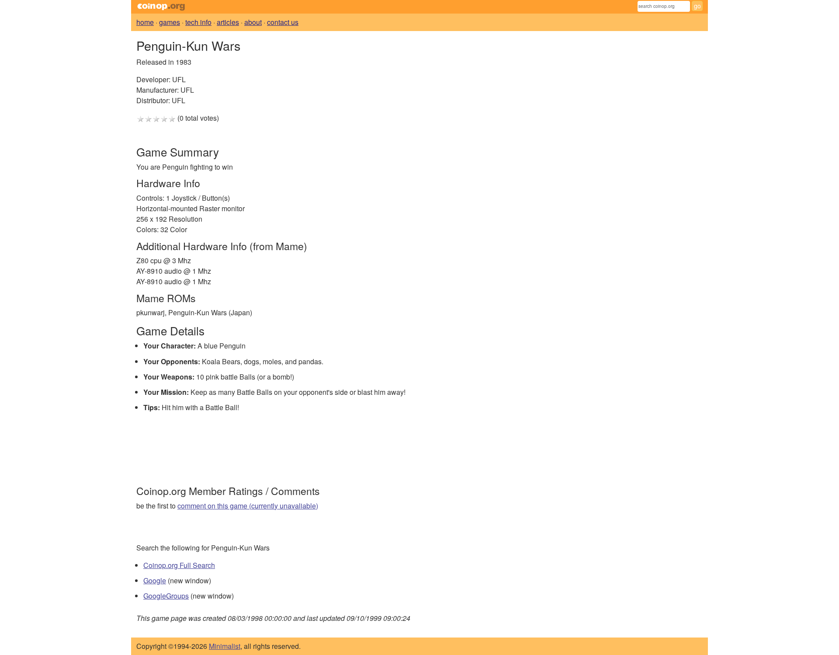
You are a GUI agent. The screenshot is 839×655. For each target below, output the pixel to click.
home (145, 22)
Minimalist (224, 646)
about (253, 22)
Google (154, 580)
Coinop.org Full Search (179, 565)
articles (228, 22)
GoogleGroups (166, 596)
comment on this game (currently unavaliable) (247, 506)
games (169, 22)
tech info (198, 22)
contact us (282, 22)
